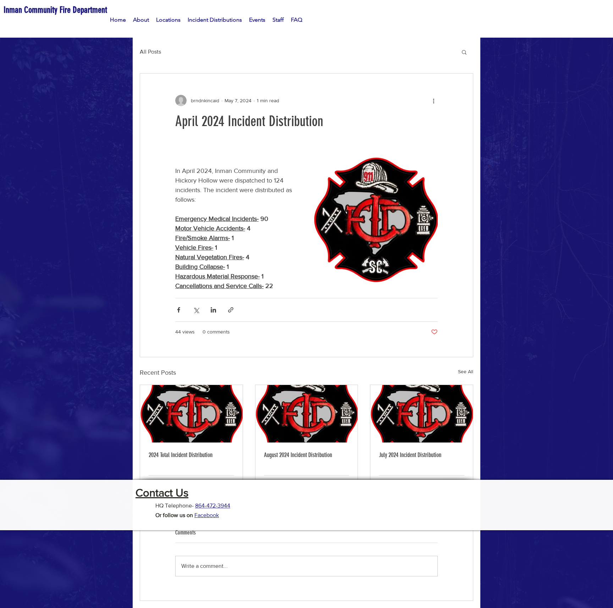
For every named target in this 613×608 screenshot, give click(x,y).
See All (465, 371)
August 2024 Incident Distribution (298, 455)
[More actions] (433, 100)
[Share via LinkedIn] (213, 309)
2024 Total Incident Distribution (180, 455)
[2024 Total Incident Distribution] (191, 414)
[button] (464, 52)
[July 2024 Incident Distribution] (421, 414)
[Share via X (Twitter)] (196, 309)
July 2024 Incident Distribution (410, 455)
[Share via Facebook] (178, 309)
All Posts (150, 52)
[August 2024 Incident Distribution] (306, 414)
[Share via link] (230, 309)
